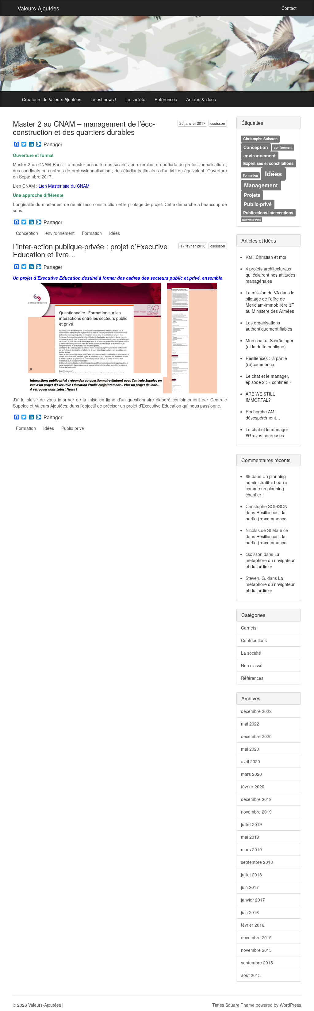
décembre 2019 (256, 799)
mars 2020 (251, 774)
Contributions (254, 640)
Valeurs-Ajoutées (38, 8)
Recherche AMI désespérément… (263, 414)
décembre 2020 (256, 736)
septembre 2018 (257, 862)
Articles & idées (201, 99)
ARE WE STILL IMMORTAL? (260, 397)
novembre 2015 (256, 950)
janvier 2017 (253, 900)
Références (166, 99)
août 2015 (251, 975)
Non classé (251, 665)
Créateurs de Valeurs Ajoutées (51, 99)
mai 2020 (250, 749)
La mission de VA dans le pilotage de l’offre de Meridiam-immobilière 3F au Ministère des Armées (270, 301)
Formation (92, 233)
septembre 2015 (257, 962)
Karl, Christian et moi (266, 257)
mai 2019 (250, 837)
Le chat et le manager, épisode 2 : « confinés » (269, 379)
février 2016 (252, 925)
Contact (289, 8)
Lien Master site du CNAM (64, 186)
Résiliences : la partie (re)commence (266, 361)
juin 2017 (250, 887)
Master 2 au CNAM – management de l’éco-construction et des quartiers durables (84, 127)
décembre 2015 (256, 937)
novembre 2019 (256, 812)
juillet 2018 (251, 874)
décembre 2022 (256, 711)
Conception (27, 233)
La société (135, 99)
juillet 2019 (251, 824)
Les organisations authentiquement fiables (269, 326)
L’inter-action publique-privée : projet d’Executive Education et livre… (90, 250)
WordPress (290, 1005)
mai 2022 (250, 724)
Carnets (248, 628)
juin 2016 (250, 912)
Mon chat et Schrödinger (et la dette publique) (269, 343)
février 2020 (252, 786)
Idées (114, 233)
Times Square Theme (233, 1005)
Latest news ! (103, 99)
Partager (53, 144)
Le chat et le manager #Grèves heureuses (267, 432)
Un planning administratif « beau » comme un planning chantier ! (267, 485)
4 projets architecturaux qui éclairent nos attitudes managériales (270, 275)
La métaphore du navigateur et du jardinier (270, 560)
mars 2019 (251, 849)
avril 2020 (250, 761)
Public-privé (72, 428)
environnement (60, 233)
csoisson (217, 123)
